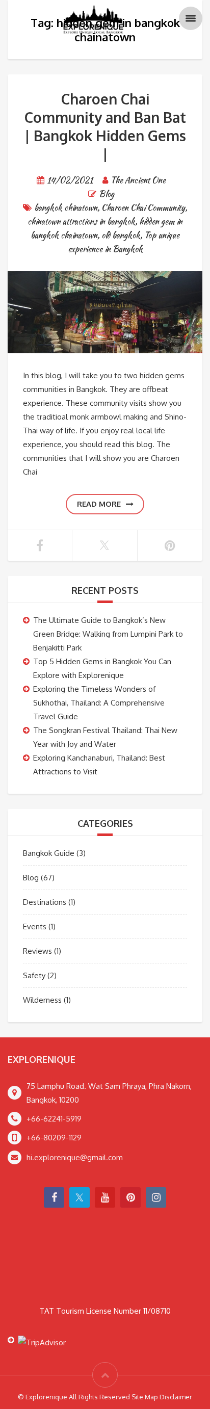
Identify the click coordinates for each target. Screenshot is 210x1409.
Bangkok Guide (48, 853)
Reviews (37, 951)
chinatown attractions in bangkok (81, 221)
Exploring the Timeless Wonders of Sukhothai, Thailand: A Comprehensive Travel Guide (99, 702)
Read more (99, 504)
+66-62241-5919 (54, 1119)
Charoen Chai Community (143, 208)
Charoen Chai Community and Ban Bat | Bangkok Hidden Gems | (105, 126)
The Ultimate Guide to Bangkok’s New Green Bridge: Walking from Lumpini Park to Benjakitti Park (108, 634)
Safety (34, 975)
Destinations (44, 902)
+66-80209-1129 (54, 1137)
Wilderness (42, 1000)
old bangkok (120, 235)
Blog (106, 194)
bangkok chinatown (65, 208)
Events (34, 926)
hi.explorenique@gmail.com (75, 1157)
